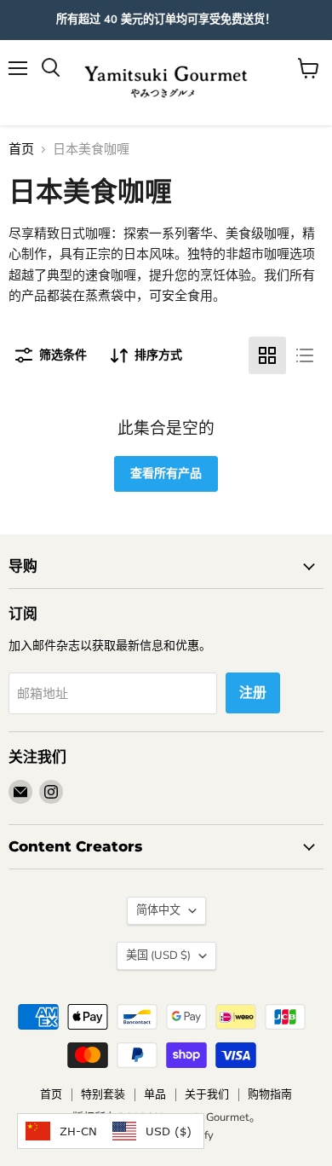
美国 (158, 955)
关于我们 (207, 1094)
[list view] (304, 355)
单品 (155, 1094)
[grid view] (267, 355)
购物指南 (270, 1094)
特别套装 (103, 1094)
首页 (21, 149)
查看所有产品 (166, 473)
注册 (252, 693)
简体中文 (158, 910)
